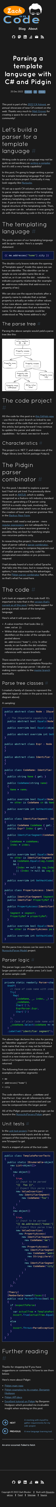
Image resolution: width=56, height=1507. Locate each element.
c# (35, 92)
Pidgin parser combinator (25, 575)
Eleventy (50, 1492)
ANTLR (22, 495)
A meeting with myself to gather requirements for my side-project (37, 1423)
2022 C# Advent (37, 104)
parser (28, 92)
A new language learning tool (38, 1431)
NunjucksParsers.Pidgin (29, 1114)
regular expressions (13, 525)
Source (44, 1495)
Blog (22, 28)
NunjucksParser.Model (14, 950)
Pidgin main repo (14, 1386)
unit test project (18, 1131)
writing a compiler (40, 163)
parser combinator (38, 545)
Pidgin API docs (13, 1397)
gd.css (10, 1495)
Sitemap (31, 1495)
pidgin (42, 92)
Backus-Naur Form (19, 515)
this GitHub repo (44, 416)
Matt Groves (39, 111)
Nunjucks (27, 183)
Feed (20, 1495)
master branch (42, 670)
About (32, 28)
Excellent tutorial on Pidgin (20, 1401)
